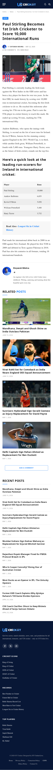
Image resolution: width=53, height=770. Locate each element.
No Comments (10, 50)
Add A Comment (26, 468)
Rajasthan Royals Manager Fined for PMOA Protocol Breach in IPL (24, 555)
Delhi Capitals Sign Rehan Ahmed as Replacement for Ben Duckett (23, 453)
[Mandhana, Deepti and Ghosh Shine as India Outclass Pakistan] (26, 311)
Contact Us (33, 764)
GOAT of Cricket (8, 674)
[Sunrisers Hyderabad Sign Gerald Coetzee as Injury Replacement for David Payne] (26, 394)
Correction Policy (34, 761)
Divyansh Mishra (17, 47)
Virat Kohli (6, 729)
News (5, 18)
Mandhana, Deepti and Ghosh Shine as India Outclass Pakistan (24, 330)
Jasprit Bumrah (7, 733)
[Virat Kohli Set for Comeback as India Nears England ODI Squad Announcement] (26, 352)
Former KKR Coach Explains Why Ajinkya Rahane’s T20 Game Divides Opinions (23, 594)
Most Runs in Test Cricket (11, 705)
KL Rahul (5, 741)
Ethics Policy (22, 764)
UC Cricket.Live (37, 755)
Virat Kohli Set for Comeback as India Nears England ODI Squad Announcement (26, 371)
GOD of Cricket (8, 670)
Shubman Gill (7, 737)
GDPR (45, 761)
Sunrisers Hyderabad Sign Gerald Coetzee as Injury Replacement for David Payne (26, 412)
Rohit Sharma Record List (11, 701)
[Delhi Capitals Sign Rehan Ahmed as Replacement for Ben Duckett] (26, 435)
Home (11, 761)
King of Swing (7, 662)
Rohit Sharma (7, 725)
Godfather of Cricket (9, 678)
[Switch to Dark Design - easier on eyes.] (45, 4)
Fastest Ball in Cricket (10, 697)
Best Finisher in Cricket (10, 694)
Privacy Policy (20, 761)
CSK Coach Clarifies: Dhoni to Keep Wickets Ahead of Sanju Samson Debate (24, 607)
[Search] (49, 4)
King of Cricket (7, 666)
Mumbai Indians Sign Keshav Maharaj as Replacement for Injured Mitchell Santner (23, 542)
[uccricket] (26, 4)
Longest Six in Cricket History (13, 709)
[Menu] (4, 4)
